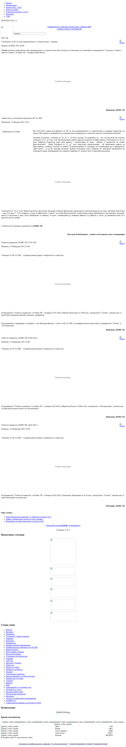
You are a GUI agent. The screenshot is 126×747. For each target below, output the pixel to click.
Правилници (11, 5)
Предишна (56, 525)
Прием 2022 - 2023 (14, 7)
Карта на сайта (12, 10)
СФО (8, 16)
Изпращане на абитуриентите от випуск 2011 (25, 521)
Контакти (10, 14)
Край (77, 525)
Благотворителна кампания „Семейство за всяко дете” (28, 517)
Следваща (71, 525)
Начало (9, 3)
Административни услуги (17, 12)
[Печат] (122, 43)
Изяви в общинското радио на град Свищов (24, 519)
